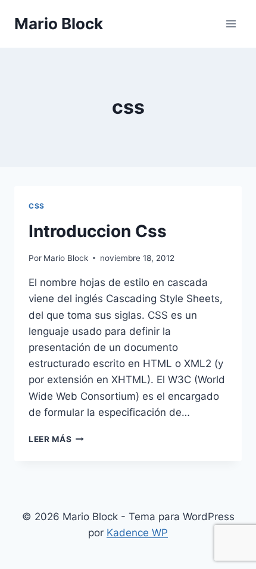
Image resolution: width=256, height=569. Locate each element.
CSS (37, 205)
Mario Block (65, 258)
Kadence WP (137, 533)
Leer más (56, 439)
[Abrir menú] (231, 23)
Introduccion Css (98, 231)
